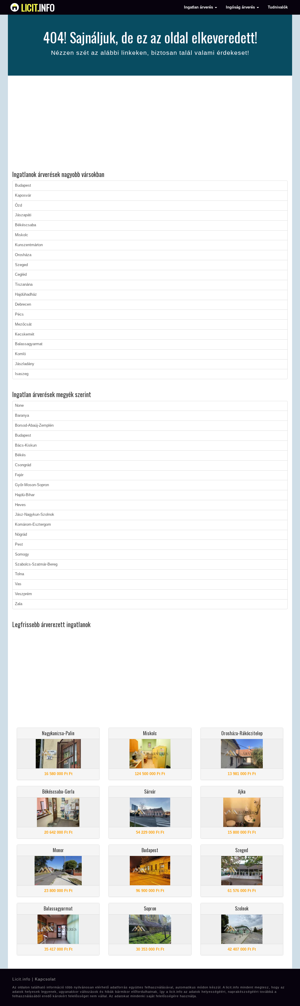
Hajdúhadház (26, 294)
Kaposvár (23, 195)
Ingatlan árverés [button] (199, 7)
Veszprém (23, 594)
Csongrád (23, 465)
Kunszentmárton (29, 245)
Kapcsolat (45, 979)
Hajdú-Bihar (25, 495)
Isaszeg (21, 374)
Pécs (19, 314)
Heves (20, 505)
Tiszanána (24, 284)
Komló (20, 354)
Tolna (19, 574)
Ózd (18, 205)
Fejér (19, 475)
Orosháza (23, 255)
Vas (18, 584)
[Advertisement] (150, 124)
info (38, 7)
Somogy (22, 554)
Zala (18, 604)
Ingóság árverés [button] (241, 7)
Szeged (21, 265)
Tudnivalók (278, 7)
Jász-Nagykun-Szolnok (34, 515)
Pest (19, 544)
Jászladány (24, 364)
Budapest (23, 185)
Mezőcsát (23, 324)
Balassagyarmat (28, 344)
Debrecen (23, 304)
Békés (20, 455)
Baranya (22, 415)
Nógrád (21, 534)
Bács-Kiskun (26, 445)
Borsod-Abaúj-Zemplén (34, 425)
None (19, 406)
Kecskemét (24, 334)
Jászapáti (23, 215)
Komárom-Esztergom (33, 524)
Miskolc (21, 235)
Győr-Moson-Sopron (32, 485)
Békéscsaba (25, 225)
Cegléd (21, 275)
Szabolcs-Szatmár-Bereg (36, 564)
